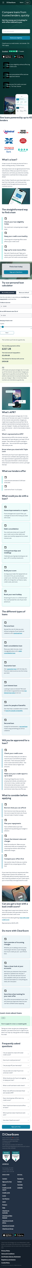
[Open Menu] (3, 2)
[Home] (11, 2)
